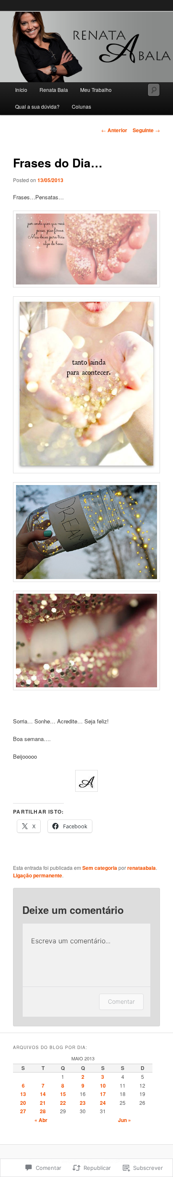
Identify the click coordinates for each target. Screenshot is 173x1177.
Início (21, 89)
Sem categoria (99, 868)
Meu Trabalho (96, 89)
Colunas (81, 106)
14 (43, 1094)
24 (103, 1103)
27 (23, 1111)
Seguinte (146, 130)
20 (23, 1103)
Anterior (114, 130)
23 (83, 1103)
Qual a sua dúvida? (37, 106)
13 (23, 1094)
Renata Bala (53, 89)
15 (63, 1094)
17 (103, 1094)
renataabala (141, 868)
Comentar (121, 1001)
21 (43, 1103)
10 (103, 1085)
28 (43, 1111)
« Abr (40, 1120)
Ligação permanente (37, 875)
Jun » (124, 1120)
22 (63, 1103)
